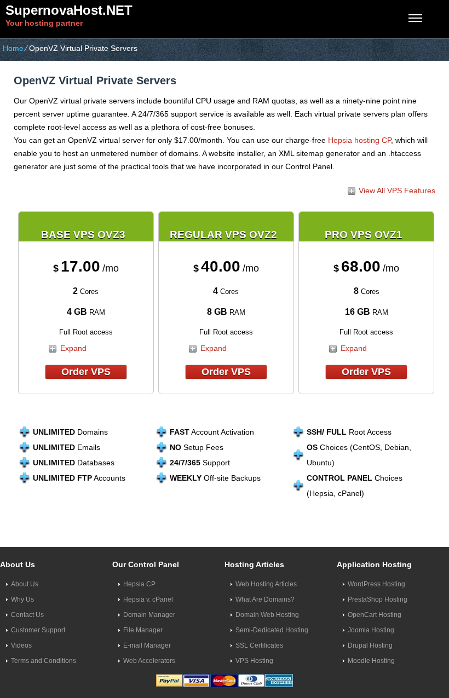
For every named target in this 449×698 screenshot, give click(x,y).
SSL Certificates (259, 645)
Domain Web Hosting (267, 615)
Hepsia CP (139, 584)
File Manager (143, 630)
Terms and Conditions (43, 661)
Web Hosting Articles (266, 584)
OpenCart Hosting (374, 615)
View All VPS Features (397, 190)
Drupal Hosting (370, 645)
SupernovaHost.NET (69, 10)
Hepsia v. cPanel (148, 599)
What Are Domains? (265, 599)
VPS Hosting (254, 661)
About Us (24, 584)
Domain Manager (149, 615)
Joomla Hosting (371, 630)
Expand (73, 348)
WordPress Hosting (376, 584)
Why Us (22, 599)
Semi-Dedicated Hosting (271, 630)
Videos (21, 645)
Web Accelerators (149, 661)
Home (13, 48)
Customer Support (38, 630)
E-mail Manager (147, 645)
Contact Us (27, 615)
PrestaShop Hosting (377, 599)
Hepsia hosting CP (359, 140)
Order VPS (86, 371)
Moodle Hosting (371, 661)
